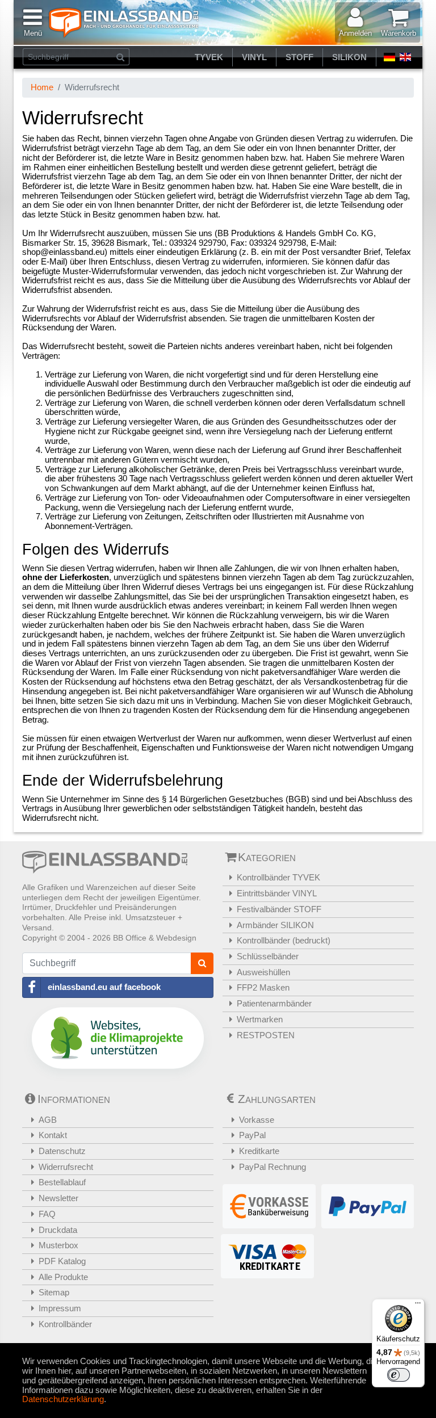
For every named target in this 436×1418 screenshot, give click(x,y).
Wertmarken (260, 1019)
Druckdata (58, 1230)
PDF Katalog (62, 1261)
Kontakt (53, 1135)
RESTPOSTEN (266, 1035)
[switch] (398, 1375)
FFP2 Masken (263, 987)
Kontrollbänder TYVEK (278, 877)
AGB (48, 1120)
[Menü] (418, 1305)
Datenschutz (62, 1151)
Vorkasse (256, 1120)
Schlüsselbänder (268, 956)
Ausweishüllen (263, 972)
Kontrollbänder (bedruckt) (283, 940)
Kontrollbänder (65, 1324)
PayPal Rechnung (272, 1167)
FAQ (47, 1214)
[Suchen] (120, 56)
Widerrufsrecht (66, 1167)
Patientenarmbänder (274, 1003)
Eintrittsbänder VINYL (277, 893)
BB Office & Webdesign (154, 938)
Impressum (60, 1308)
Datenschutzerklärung (63, 1399)
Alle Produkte (63, 1277)
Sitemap (54, 1292)
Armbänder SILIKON (275, 925)
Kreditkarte (259, 1151)
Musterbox (58, 1245)
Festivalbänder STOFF (279, 909)
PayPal (252, 1135)
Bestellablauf (62, 1182)
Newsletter (58, 1198)
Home (42, 87)
